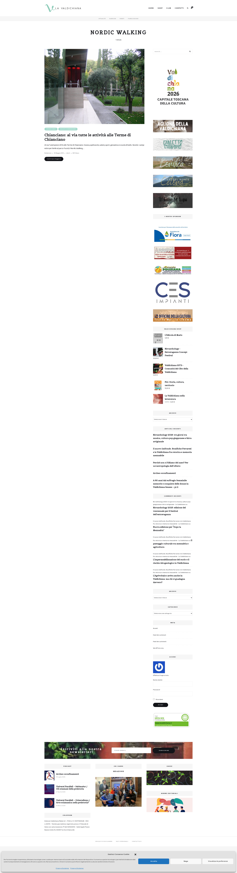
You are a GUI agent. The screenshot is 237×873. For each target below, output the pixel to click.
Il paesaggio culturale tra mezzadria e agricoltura (172, 543)
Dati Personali (122, 841)
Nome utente (157, 680)
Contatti (179, 8)
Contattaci (137, 841)
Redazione (47, 153)
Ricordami (159, 699)
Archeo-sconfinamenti (164, 473)
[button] (135, 854)
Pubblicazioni (133, 19)
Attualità (102, 19)
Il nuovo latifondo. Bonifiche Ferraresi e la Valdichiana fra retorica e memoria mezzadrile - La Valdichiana (172, 522)
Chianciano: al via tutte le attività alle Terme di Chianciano (87, 137)
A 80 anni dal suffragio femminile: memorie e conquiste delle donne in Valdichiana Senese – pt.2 (170, 483)
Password (156, 689)
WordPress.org (158, 648)
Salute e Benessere (68, 129)
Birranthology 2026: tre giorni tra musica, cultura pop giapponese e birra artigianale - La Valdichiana (171, 503)
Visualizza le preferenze (218, 861)
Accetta (153, 861)
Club (168, 8)
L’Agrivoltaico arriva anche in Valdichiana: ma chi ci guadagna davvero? (169, 578)
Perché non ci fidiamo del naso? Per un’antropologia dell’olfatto (170, 464)
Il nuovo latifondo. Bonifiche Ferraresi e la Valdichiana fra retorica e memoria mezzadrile (172, 452)
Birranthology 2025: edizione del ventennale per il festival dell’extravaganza (169, 510)
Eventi (122, 19)
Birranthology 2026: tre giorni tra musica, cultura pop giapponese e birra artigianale (172, 438)
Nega (186, 861)
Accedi (155, 628)
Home (151, 8)
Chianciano (51, 129)
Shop (160, 8)
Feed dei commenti (159, 641)
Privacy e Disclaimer (62, 868)
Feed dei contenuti (159, 635)
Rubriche (112, 19)
